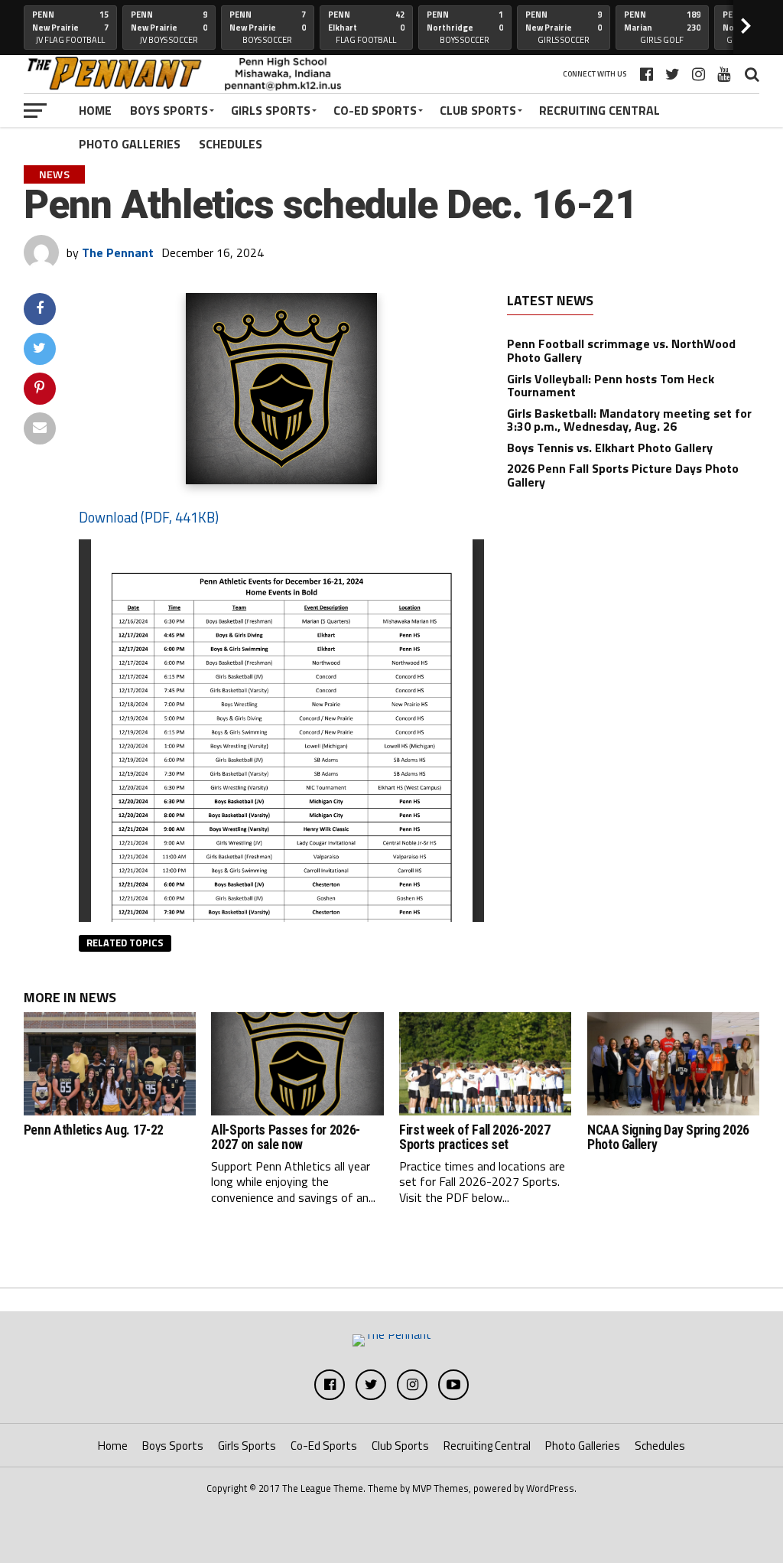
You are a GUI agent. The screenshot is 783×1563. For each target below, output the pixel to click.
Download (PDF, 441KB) (149, 517)
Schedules (230, 144)
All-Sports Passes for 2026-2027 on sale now (285, 1137)
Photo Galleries (129, 144)
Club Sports (478, 110)
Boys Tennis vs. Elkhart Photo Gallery (610, 447)
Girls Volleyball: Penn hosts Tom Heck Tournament (610, 386)
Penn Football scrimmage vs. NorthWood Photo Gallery (621, 350)
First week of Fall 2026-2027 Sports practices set (474, 1137)
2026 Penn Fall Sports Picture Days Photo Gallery (623, 475)
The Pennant (118, 252)
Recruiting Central (599, 110)
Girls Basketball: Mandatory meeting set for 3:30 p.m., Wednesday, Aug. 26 (629, 420)
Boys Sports (169, 110)
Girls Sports (270, 110)
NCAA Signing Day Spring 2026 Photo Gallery (668, 1137)
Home (95, 110)
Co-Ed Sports (375, 110)
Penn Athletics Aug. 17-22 (94, 1130)
